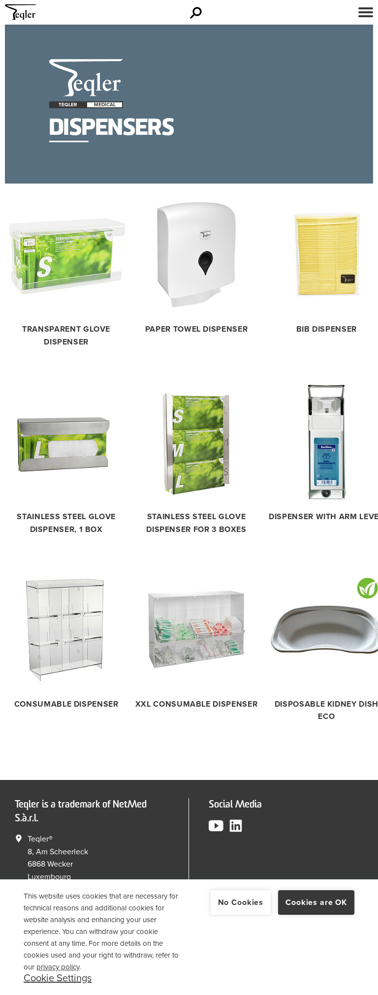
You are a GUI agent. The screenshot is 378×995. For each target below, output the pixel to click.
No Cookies (240, 902)
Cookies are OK (316, 902)
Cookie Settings (58, 978)
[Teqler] (20, 14)
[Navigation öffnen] (365, 12)
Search (197, 12)
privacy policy (57, 967)
